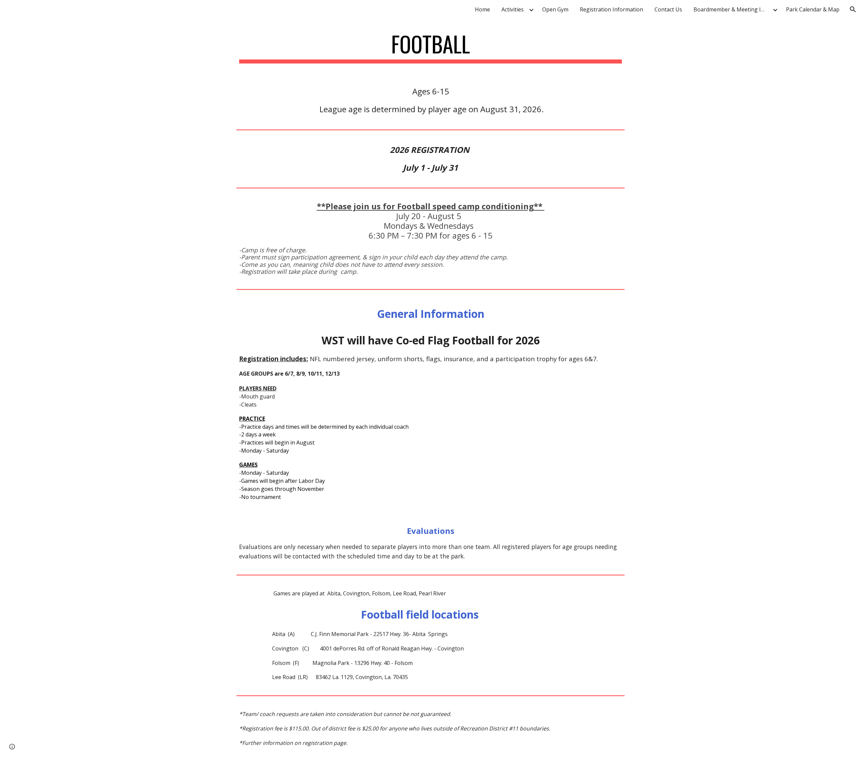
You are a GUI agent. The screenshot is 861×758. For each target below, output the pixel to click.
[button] (853, 9)
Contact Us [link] (668, 9)
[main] (430, 47)
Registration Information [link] (611, 9)
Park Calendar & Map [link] (812, 9)
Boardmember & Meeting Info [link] (732, 9)
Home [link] (482, 9)
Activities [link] (512, 9)
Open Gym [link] (555, 9)
